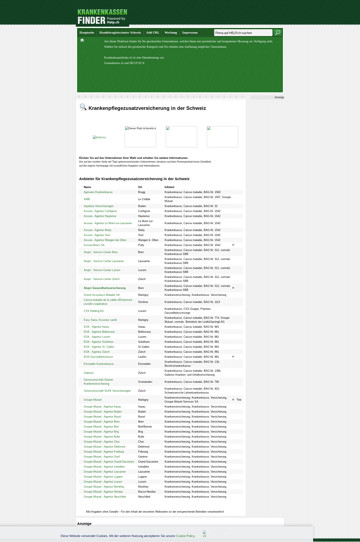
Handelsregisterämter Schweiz (120, 32)
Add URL (152, 32)
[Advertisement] (208, 15)
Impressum (190, 32)
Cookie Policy (185, 536)
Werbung (171, 32)
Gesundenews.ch (114, 63)
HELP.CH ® (137, 63)
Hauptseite (87, 32)
